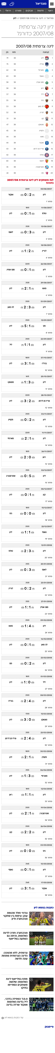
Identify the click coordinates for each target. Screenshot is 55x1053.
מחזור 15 (48, 464)
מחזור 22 (48, 595)
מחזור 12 (48, 408)
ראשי (50, 11)
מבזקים (29, 11)
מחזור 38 (48, 895)
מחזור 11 (48, 389)
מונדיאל (40, 3)
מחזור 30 (48, 745)
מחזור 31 (48, 764)
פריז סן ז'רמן (44, 401)
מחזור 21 (48, 576)
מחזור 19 (48, 539)
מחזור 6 (49, 295)
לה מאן (11, 307)
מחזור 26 (48, 670)
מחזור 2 (49, 220)
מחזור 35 (48, 839)
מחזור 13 (48, 427)
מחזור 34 (48, 820)
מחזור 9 (49, 352)
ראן (44, 457)
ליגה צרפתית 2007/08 (31, 18)
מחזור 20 (48, 558)
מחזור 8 (49, 333)
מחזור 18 (48, 520)
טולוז (44, 214)
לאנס (11, 232)
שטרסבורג (10, 476)
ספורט (18, 11)
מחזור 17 (48, 501)
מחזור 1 (49, 202)
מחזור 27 (48, 689)
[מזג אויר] (12, 4)
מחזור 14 (48, 445)
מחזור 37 (48, 876)
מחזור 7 (49, 314)
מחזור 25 (48, 651)
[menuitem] (40, 11)
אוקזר (10, 195)
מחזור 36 (48, 858)
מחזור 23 (48, 614)
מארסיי (11, 439)
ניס (11, 514)
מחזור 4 (49, 258)
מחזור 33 (48, 801)
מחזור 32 (48, 783)
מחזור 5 (49, 277)
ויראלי (8, 11)
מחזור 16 (48, 483)
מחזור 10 (48, 370)
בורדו (44, 364)
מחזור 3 (49, 239)
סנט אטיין (11, 270)
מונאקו (11, 382)
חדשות (40, 11)
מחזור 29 (48, 726)
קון (44, 495)
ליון (14, 18)
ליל (11, 345)
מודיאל (50, 18)
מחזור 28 (48, 708)
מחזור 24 (48, 633)
